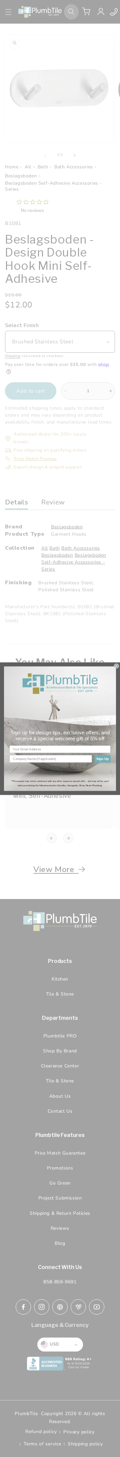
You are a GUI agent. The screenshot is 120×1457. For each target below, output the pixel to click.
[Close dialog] (116, 666)
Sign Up (102, 758)
